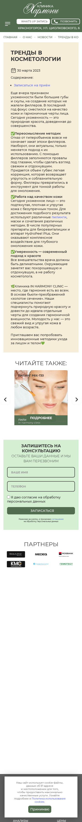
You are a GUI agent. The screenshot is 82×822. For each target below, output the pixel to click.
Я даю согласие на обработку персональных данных (34, 499)
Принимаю (39, 809)
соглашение (57, 519)
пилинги (59, 217)
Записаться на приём (32, 85)
